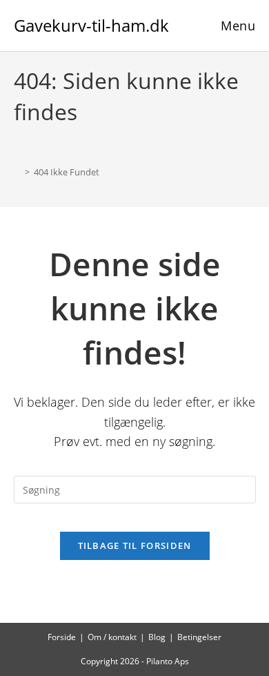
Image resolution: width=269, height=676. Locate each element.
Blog (157, 637)
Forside (62, 637)
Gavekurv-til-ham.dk (91, 25)
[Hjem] (17, 172)
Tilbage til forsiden (135, 545)
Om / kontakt (112, 637)
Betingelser (199, 637)
